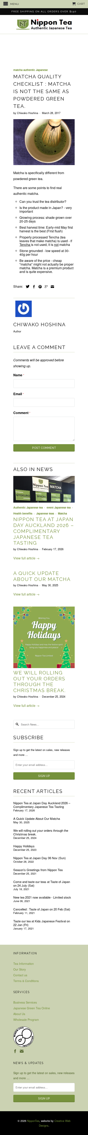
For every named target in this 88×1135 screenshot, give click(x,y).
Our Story (19, 969)
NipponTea (33, 1121)
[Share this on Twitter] (26, 286)
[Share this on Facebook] (33, 286)
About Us (19, 1014)
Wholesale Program (26, 1020)
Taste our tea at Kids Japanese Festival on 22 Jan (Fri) (41, 923)
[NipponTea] (44, 24)
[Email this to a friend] (51, 286)
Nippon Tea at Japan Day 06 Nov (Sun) (39, 858)
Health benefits (22, 513)
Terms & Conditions (26, 981)
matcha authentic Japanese (30, 70)
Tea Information (23, 964)
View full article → (26, 558)
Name (18, 375)
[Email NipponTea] (22, 1051)
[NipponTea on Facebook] (15, 1051)
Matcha (62, 513)
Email (18, 393)
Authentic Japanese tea (28, 507)
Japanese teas (45, 513)
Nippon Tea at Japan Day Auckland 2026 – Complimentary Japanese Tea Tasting (43, 531)
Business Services (25, 1002)
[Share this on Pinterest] (39, 286)
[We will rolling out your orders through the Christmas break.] (44, 666)
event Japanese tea (59, 507)
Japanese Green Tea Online (31, 1008)
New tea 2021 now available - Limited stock (42, 897)
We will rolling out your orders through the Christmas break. (39, 681)
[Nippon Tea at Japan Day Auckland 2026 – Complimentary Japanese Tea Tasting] (44, 501)
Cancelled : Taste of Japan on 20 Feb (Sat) (41, 909)
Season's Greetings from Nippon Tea (38, 870)
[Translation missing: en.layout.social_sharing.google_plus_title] (45, 286)
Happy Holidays (24, 846)
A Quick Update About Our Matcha (42, 576)
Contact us (20, 975)
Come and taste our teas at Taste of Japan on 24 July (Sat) (41, 883)
